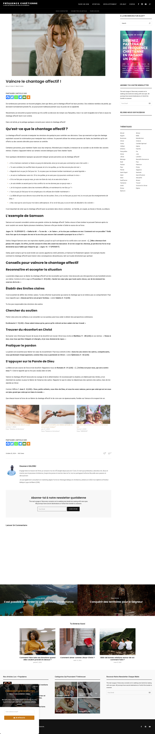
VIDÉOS (132, 4)
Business (123, 138)
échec (122, 188)
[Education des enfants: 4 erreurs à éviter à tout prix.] (93, 414)
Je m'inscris (20, 718)
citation (138, 141)
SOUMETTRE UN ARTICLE (79, 11)
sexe (121, 177)
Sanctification (140, 175)
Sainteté (138, 172)
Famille (138, 149)
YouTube (145, 4)
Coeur (122, 143)
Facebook (138, 4)
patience (139, 164)
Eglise (138, 146)
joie (137, 154)
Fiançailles (123, 151)
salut (121, 175)
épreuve (122, 191)
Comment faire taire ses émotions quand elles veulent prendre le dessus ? (37, 658)
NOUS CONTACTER (62, 11)
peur (121, 167)
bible (137, 135)
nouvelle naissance (142, 159)
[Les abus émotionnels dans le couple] (22, 414)
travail (138, 183)
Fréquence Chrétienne (20, 3)
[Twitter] (12, 97)
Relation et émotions (15, 86)
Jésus (122, 156)
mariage (122, 159)
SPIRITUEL (96, 4)
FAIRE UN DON (83, 4)
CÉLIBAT (123, 4)
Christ (122, 141)
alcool (122, 133)
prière (138, 167)
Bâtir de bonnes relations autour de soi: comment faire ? (117, 658)
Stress (138, 180)
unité (122, 185)
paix (137, 162)
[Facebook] (8, 97)
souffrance (123, 180)
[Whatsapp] (16, 97)
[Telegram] (20, 97)
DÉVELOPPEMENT (110, 4)
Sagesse (139, 170)
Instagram (142, 4)
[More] (28, 97)
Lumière (138, 156)
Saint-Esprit (123, 172)
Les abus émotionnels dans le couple (18, 425)
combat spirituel (141, 143)
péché (122, 170)
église (138, 188)
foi (137, 151)
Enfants (122, 149)
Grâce (122, 154)
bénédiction (140, 138)
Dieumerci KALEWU (28, 466)
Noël (121, 162)
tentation (123, 183)
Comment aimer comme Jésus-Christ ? (77, 657)
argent (122, 135)
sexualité (139, 177)
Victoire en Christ (141, 185)
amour (138, 133)
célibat (122, 146)
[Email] (24, 97)
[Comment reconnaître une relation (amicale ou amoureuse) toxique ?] (58, 414)
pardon (122, 164)
